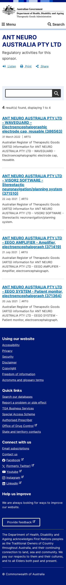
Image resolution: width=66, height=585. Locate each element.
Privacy (7, 351)
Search (58, 24)
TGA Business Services (18, 408)
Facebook (14, 460)
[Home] (33, 11)
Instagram (14, 477)
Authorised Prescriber (17, 420)
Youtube (13, 472)
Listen (11, 66)
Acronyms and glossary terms (23, 380)
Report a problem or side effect (24, 402)
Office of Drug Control (18, 426)
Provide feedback (20, 523)
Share (44, 66)
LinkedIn (12, 483)
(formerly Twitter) (19, 466)
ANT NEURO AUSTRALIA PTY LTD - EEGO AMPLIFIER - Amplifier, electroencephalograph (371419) (32, 242)
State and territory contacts (21, 431)
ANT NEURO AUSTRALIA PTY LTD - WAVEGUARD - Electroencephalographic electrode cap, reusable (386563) (32, 125)
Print (28, 66)
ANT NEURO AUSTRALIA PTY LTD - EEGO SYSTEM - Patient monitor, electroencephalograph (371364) (32, 291)
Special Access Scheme (18, 414)
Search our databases (17, 396)
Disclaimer (9, 362)
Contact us (9, 454)
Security (8, 356)
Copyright (9, 368)
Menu (10, 24)
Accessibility (11, 345)
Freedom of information (18, 374)
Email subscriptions (15, 448)
